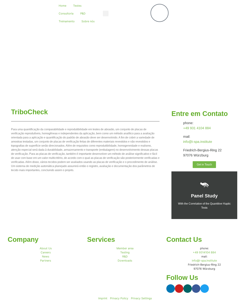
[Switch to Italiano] (222, 13)
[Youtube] (179, 288)
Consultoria (66, 13)
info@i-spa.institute (197, 142)
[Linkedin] (170, 288)
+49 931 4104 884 (197, 128)
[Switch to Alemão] (209, 13)
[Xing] (187, 288)
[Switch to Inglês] (202, 13)
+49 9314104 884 (204, 252)
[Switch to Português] (228, 13)
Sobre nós (88, 21)
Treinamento (67, 21)
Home (62, 5)
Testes (77, 5)
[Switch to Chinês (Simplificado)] (215, 13)
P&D (83, 13)
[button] (106, 13)
